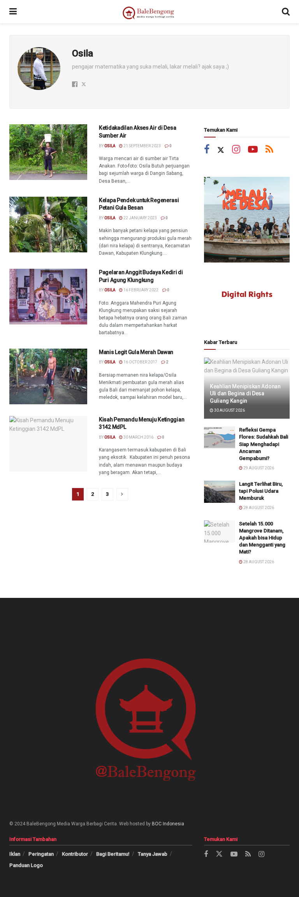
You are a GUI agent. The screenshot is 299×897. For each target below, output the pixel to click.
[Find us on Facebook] (206, 150)
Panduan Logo (26, 865)
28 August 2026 (258, 508)
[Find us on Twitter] (220, 150)
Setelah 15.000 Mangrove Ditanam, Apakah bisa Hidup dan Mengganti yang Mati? (262, 538)
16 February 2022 (140, 290)
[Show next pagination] (122, 494)
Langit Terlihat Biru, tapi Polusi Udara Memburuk (261, 491)
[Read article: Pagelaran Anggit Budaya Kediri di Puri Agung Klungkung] (48, 296)
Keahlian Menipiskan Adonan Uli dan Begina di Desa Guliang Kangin (245, 393)
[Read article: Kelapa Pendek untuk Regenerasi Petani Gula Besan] (48, 224)
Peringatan (41, 854)
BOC (157, 824)
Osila (109, 146)
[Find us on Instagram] (236, 150)
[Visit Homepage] (149, 11)
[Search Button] (286, 11)
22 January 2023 (140, 218)
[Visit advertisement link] (247, 220)
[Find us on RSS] (269, 150)
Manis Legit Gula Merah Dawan (136, 352)
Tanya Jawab (152, 854)
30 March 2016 (138, 437)
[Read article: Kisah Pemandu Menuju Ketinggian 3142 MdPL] (48, 444)
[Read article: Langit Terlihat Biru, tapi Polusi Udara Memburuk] (219, 492)
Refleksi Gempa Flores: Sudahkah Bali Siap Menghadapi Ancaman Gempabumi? (263, 444)
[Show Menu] (13, 11)
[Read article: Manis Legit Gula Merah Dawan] (48, 376)
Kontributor (75, 854)
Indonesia (173, 824)
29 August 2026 (258, 468)
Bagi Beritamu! (113, 854)
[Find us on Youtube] (253, 150)
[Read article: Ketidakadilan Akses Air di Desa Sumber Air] (48, 152)
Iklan (14, 854)
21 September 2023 (142, 146)
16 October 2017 (140, 362)
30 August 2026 (229, 410)
